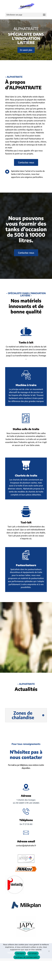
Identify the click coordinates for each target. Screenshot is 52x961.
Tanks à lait (26, 342)
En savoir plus (26, 49)
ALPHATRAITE (26, 28)
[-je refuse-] (49, 951)
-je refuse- (33, 953)
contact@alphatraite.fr (26, 845)
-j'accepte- (20, 953)
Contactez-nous (26, 162)
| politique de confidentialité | (27, 957)
